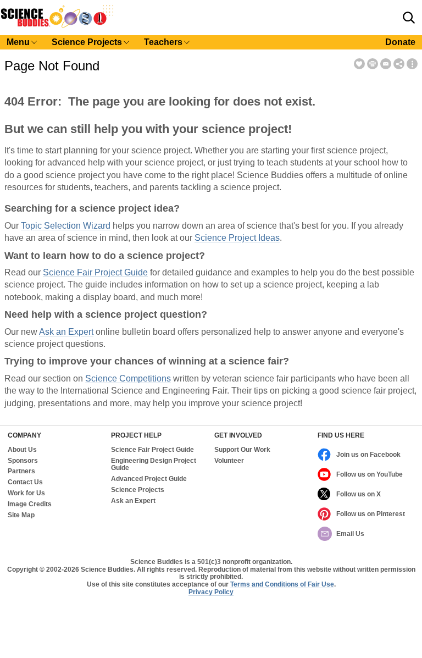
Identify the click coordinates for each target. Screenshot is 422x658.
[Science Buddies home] (57, 25)
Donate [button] (400, 42)
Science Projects (137, 490)
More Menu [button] (412, 63)
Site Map (21, 515)
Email (385, 63)
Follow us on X (358, 494)
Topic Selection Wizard (65, 225)
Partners (21, 471)
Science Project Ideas (237, 237)
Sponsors (23, 461)
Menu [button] (18, 42)
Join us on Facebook (368, 454)
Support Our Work (242, 450)
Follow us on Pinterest (370, 514)
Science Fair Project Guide (95, 272)
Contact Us (25, 482)
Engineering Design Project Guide (153, 464)
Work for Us (26, 493)
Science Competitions (128, 378)
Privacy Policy (211, 592)
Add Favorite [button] (359, 63)
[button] (408, 17)
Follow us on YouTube (369, 474)
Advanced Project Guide (149, 479)
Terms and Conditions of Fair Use (282, 584)
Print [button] (372, 63)
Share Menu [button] (398, 63)
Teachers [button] (163, 42)
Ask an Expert (66, 331)
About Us (22, 450)
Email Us (350, 534)
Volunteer (229, 461)
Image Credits (30, 504)
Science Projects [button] (87, 42)
